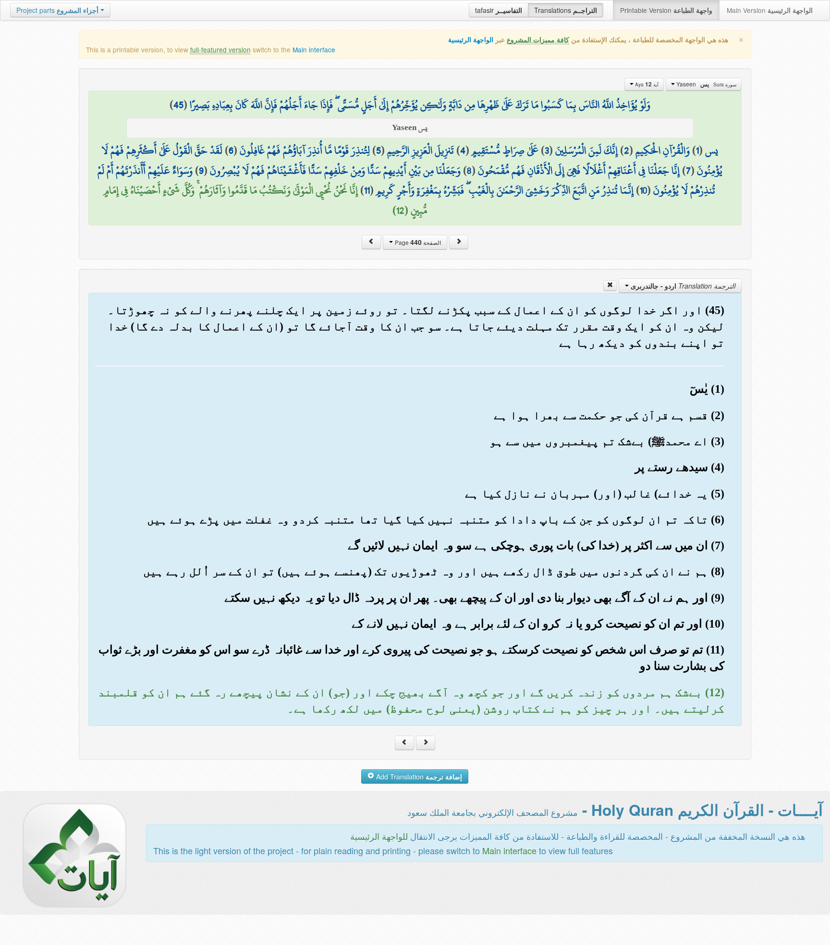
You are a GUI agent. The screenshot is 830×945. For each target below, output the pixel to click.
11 (367, 190)
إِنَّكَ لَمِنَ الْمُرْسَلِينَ (586, 150)
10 (643, 190)
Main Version (770, 10)
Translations (565, 10)
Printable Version (666, 10)
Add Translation (418, 776)
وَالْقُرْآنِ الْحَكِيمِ (662, 150)
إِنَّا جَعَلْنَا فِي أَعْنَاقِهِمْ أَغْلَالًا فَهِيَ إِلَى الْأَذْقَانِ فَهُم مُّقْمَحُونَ (579, 170)
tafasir (498, 10)
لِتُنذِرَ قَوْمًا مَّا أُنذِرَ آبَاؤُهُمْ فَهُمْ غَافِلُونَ (305, 150)
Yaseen (705, 84)
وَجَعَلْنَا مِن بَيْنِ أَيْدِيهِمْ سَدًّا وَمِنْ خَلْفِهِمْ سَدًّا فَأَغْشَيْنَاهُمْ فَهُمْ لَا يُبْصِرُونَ (335, 170)
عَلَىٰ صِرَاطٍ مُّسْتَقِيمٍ (505, 150)
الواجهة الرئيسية (470, 39)
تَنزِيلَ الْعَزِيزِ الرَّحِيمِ (420, 150)
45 (178, 104)
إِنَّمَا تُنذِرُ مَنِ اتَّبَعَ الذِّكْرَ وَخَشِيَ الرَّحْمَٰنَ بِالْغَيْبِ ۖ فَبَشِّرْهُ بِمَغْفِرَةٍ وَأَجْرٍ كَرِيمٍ (505, 190)
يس (711, 150)
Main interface (314, 49)
